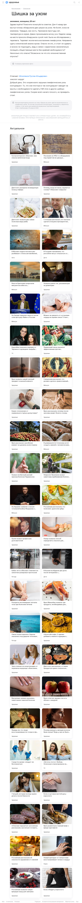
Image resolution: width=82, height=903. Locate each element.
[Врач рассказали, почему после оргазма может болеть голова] (57, 404)
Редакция (37, 901)
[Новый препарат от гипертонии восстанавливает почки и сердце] (57, 851)
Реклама (17, 901)
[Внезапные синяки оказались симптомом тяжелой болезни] (25, 691)
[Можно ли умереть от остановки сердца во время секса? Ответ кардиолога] (57, 309)
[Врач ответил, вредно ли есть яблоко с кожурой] (57, 691)
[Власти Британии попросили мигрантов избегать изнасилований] (25, 277)
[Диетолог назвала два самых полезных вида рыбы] (25, 213)
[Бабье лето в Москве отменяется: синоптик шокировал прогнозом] (25, 564)
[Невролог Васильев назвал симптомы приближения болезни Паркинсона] (57, 468)
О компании (9, 901)
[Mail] (7, 2)
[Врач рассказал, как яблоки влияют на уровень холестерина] (25, 436)
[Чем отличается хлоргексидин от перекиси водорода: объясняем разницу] (25, 659)
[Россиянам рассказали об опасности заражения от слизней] (25, 851)
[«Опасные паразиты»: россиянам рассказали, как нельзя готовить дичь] (25, 819)
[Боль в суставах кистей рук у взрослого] (57, 787)
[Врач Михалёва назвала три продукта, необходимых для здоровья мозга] (57, 596)
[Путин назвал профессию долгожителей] (25, 532)
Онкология (26, 8)
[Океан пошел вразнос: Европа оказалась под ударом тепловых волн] (25, 628)
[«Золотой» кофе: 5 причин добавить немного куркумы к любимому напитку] (57, 628)
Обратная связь (69, 901)
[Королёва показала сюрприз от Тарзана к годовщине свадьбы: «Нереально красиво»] (25, 340)
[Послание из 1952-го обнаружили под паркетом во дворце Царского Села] (57, 149)
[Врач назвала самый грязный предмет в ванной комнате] (25, 372)
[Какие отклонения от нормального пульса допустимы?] (25, 404)
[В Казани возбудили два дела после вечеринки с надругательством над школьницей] (57, 564)
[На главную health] (13, 2)
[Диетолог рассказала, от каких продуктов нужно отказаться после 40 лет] (57, 659)
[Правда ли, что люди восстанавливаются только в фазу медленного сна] (25, 723)
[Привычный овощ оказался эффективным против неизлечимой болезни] (57, 340)
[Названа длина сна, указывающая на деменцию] (57, 277)
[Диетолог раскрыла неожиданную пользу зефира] (25, 181)
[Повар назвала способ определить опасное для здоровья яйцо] (57, 532)
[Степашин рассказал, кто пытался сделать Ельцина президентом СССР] (57, 213)
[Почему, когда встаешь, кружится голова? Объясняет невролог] (57, 181)
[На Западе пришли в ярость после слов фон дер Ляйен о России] (25, 309)
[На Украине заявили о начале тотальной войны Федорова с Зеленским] (25, 500)
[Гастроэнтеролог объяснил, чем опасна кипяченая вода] (25, 149)
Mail (3, 901)
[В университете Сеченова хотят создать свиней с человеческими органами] (57, 436)
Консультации (16, 8)
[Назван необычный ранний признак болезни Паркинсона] (25, 468)
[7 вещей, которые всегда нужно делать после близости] (25, 787)
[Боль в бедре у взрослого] (57, 883)
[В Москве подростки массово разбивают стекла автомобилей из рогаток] (25, 245)
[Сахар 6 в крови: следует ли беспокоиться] (25, 755)
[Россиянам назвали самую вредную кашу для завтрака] (25, 883)
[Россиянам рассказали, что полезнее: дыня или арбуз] (57, 500)
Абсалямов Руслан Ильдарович (33, 76)
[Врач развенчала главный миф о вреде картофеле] (57, 819)
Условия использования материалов (53, 901)
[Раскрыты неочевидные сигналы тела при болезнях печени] (25, 596)
